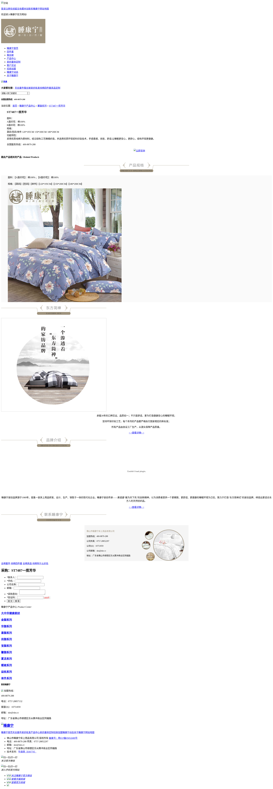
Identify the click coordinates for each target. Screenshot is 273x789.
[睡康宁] (23, 41)
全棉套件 (5, 563)
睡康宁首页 (12, 48)
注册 (8, 9)
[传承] (4, 82)
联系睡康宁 (34, 9)
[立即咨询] (139, 150)
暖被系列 (6, 665)
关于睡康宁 (12, 75)
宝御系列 (6, 645)
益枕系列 (6, 671)
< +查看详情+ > (136, 433)
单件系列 (6, 678)
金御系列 (6, 619)
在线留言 (14, 9)
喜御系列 (6, 632)
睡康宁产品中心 (27, 106)
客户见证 (11, 65)
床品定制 (55, 88)
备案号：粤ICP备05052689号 (63, 738)
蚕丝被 (10, 55)
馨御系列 (42, 106)
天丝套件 (19, 88)
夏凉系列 (6, 658)
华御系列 (6, 626)
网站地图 (44, 9)
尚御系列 (6, 639)
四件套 (10, 51)
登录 (3, 9)
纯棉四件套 (45, 88)
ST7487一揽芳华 (57, 106)
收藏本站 (23, 9)
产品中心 (11, 58)
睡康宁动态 (12, 72)
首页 (15, 106)
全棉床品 (27, 563)
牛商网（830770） (27, 751)
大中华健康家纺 (10, 613)
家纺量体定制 (13, 62)
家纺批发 (35, 88)
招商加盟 (11, 68)
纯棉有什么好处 (40, 563)
